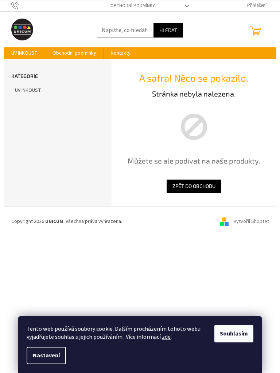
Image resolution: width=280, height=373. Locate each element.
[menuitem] (24, 53)
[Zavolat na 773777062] (22, 5)
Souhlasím (234, 334)
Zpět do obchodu (193, 186)
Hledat (168, 30)
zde (166, 337)
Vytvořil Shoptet (251, 221)
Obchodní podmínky (132, 6)
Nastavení (46, 356)
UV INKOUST (28, 90)
